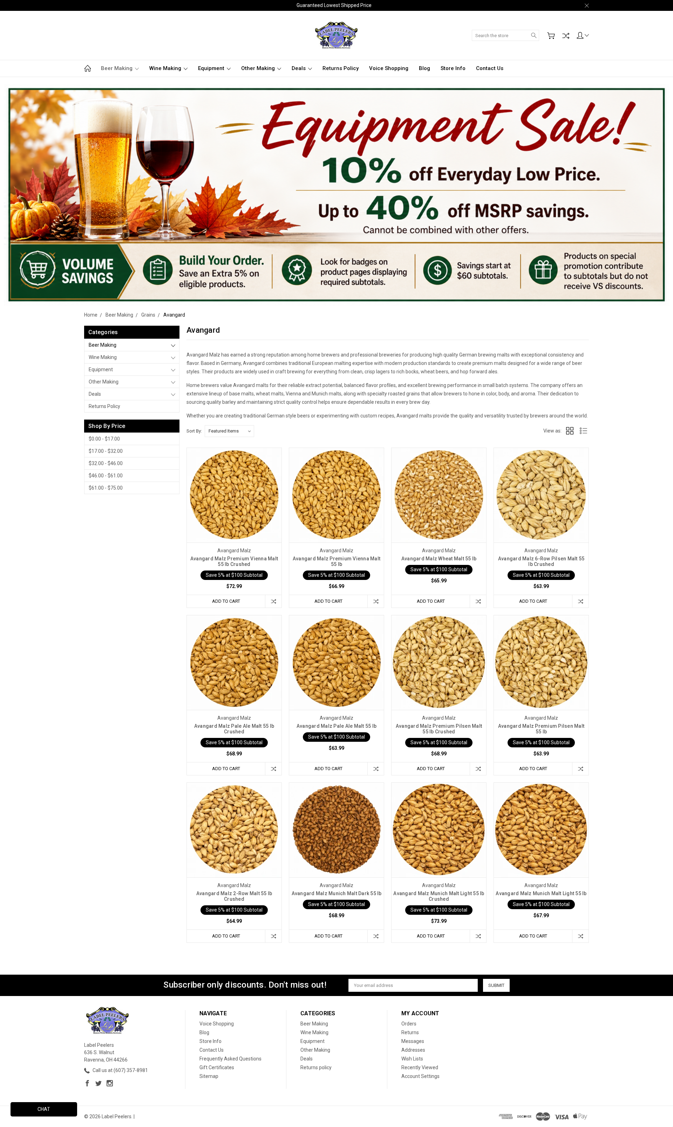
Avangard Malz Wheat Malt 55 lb (439, 558)
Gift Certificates (216, 1067)
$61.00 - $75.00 (106, 488)
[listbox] (229, 431)
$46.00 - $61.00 (106, 475)
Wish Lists (412, 1059)
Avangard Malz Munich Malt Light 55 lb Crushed (438, 896)
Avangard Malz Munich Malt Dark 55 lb (337, 893)
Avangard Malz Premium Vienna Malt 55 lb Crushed (234, 561)
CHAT (44, 1109)
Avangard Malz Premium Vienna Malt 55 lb (336, 561)
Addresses (413, 1050)
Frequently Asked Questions (230, 1059)
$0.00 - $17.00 (104, 439)
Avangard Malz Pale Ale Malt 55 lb (336, 726)
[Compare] (566, 36)
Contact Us (489, 68)
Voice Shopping (388, 68)
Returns (410, 1032)
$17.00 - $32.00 (106, 451)
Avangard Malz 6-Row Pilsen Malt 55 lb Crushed (541, 561)
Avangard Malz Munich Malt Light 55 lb (541, 893)
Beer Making (117, 68)
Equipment (212, 68)
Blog (424, 68)
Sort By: (194, 431)
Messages (412, 1041)
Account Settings (420, 1076)
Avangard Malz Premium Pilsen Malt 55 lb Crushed (439, 728)
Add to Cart (226, 601)
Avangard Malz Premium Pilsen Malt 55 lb (541, 728)
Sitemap (208, 1076)
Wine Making (166, 68)
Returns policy (340, 68)
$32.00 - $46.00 (106, 463)
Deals (299, 68)
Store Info (453, 68)
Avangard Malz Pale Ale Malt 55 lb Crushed (234, 728)
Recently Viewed (419, 1067)
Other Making (258, 68)
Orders (408, 1023)
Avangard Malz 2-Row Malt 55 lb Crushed (234, 896)
